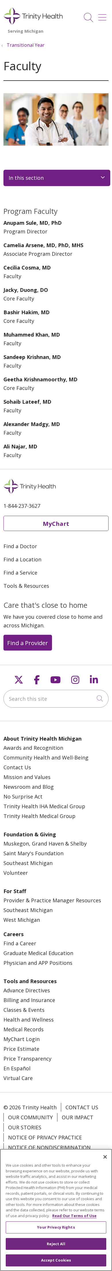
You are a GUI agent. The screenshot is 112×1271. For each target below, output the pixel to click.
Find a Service (20, 572)
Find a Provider (27, 643)
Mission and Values (27, 777)
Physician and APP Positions (37, 962)
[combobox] (56, 699)
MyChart (56, 524)
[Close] (105, 1157)
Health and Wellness (28, 1019)
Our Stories (24, 1127)
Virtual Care (18, 1078)
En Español (16, 1068)
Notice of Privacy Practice (45, 1137)
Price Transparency (27, 1058)
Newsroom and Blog (28, 786)
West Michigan (21, 919)
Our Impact (77, 1117)
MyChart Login (21, 1039)
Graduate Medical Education (38, 953)
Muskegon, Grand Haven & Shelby (45, 843)
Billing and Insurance (29, 1000)
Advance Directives (26, 990)
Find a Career (19, 943)
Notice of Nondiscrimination (49, 1147)
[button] (103, 15)
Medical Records (23, 1029)
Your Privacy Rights (56, 1227)
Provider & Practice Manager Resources (52, 900)
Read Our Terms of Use (74, 1215)
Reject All (56, 1243)
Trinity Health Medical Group (39, 816)
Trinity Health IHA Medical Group (44, 806)
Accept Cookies (56, 1260)
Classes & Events (24, 1009)
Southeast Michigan (28, 863)
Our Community (30, 1117)
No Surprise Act (23, 796)
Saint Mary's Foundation (33, 853)
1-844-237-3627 (21, 505)
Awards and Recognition (33, 747)
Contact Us (17, 767)
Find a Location (22, 559)
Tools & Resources (26, 585)
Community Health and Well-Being (45, 757)
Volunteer (15, 872)
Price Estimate (21, 1048)
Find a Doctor (20, 546)
